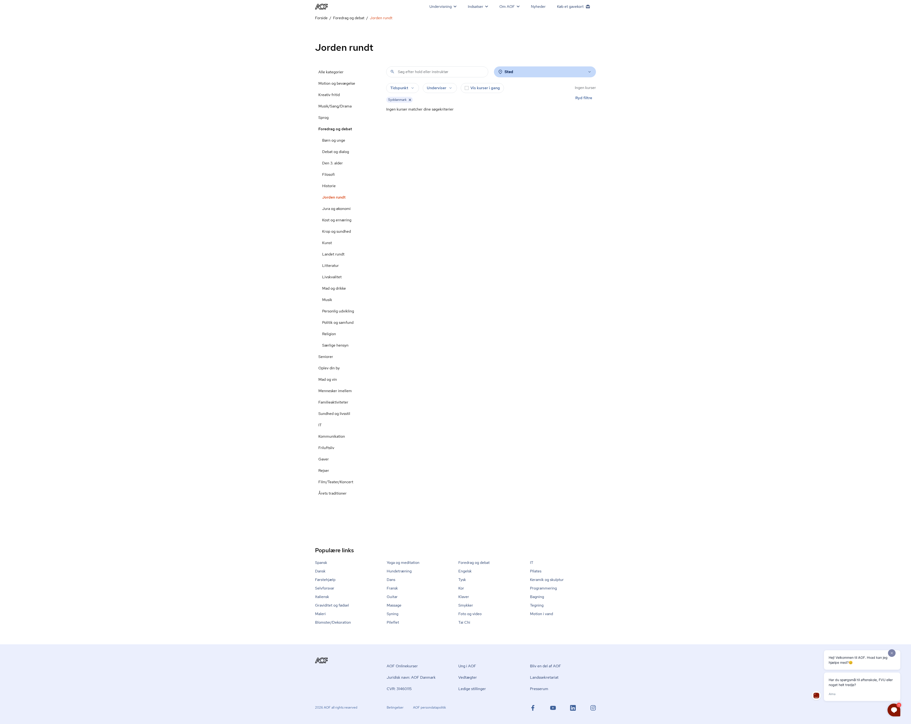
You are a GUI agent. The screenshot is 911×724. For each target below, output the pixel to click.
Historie (329, 185)
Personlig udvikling (338, 311)
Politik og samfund (337, 322)
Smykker (465, 605)
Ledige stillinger (472, 688)
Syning (392, 613)
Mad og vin (327, 379)
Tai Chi (464, 622)
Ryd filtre (583, 97)
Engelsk (465, 571)
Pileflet (393, 622)
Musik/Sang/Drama (335, 106)
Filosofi (328, 174)
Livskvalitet (332, 276)
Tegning (537, 605)
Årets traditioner (332, 493)
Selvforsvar (324, 588)
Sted (509, 71)
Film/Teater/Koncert (335, 481)
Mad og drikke (334, 288)
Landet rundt (333, 254)
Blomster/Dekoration (333, 622)
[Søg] (392, 71)
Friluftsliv (326, 447)
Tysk (462, 579)
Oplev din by (329, 368)
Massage (394, 605)
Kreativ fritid (329, 94)
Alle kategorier (331, 72)
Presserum (539, 688)
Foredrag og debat (348, 17)
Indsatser (475, 6)
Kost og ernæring (336, 220)
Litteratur (330, 265)
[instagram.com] (593, 708)
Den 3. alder (332, 163)
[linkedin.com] (573, 708)
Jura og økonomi (336, 208)
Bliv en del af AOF (545, 666)
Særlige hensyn (335, 345)
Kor (461, 588)
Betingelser (395, 707)
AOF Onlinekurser (402, 666)
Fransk (392, 588)
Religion (329, 333)
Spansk (321, 562)
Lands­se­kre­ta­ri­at (544, 677)
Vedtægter (467, 677)
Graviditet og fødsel (332, 605)
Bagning (537, 596)
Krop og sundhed (336, 231)
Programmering (543, 588)
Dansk (320, 571)
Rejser (323, 470)
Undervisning (440, 6)
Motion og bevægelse (336, 83)
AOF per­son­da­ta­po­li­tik (429, 707)
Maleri (320, 613)
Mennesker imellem (335, 390)
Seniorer (325, 356)
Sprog (323, 117)
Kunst (327, 242)
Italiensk (322, 596)
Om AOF (507, 6)
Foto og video (470, 613)
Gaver (323, 459)
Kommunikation (331, 436)
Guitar (392, 596)
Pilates (535, 571)
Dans (391, 579)
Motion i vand (541, 613)
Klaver (463, 596)
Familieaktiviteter (333, 402)
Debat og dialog (335, 151)
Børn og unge (333, 140)
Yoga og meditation (403, 562)
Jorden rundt (334, 197)
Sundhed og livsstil (334, 413)
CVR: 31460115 (399, 688)
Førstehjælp (325, 579)
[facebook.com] (533, 708)
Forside (321, 17)
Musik (327, 299)
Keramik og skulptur (547, 579)
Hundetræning (399, 571)
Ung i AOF (467, 666)
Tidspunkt (399, 87)
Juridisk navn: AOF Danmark (411, 677)
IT (320, 424)
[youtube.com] (553, 708)
